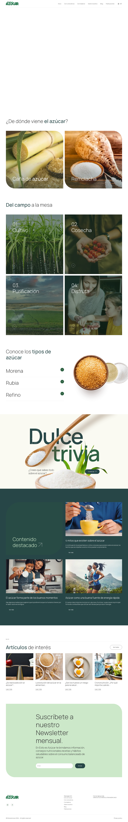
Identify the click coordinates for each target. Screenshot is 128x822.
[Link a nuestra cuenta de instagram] (118, 3)
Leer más (9, 689)
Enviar (80, 766)
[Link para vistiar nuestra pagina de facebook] (12, 805)
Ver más (71, 552)
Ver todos (116, 647)
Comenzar (91, 471)
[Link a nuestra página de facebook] (121, 3)
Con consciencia (69, 4)
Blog (101, 4)
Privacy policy (118, 818)
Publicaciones (110, 4)
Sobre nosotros (92, 4)
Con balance (81, 4)
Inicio (59, 4)
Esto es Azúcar (68, 798)
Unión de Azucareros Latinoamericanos (104, 797)
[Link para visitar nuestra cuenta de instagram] (7, 805)
